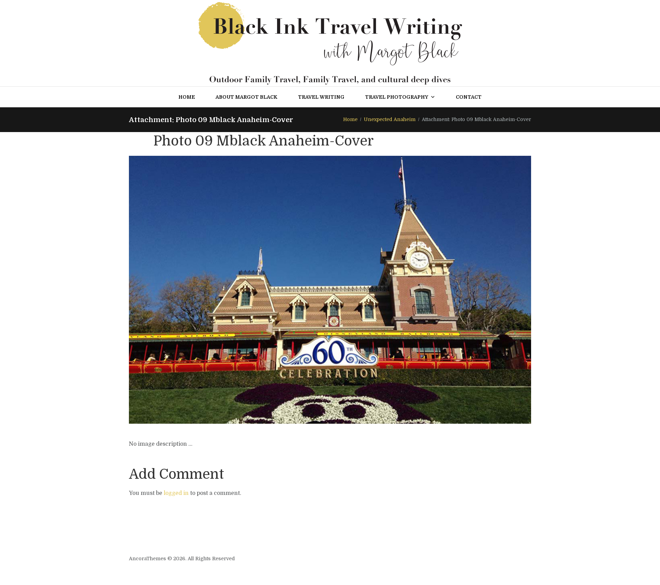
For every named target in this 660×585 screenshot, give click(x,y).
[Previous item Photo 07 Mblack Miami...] (229, 289)
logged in (176, 493)
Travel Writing (321, 97)
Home (186, 97)
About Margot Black (246, 97)
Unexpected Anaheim (390, 119)
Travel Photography (396, 97)
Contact (469, 97)
